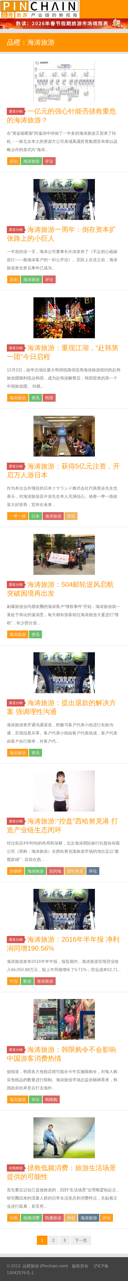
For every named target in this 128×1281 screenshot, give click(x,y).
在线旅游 (16, 1168)
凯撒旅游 (53, 1218)
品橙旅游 (40, 9)
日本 (35, 516)
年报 (14, 981)
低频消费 (31, 1218)
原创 (14, 161)
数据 (27, 981)
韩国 (49, 398)
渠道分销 (16, 111)
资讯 (35, 398)
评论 (49, 161)
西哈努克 (75, 871)
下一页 (81, 1240)
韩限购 (51, 1099)
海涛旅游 (31, 161)
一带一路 (18, 516)
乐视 (14, 1218)
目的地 (55, 871)
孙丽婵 (16, 871)
